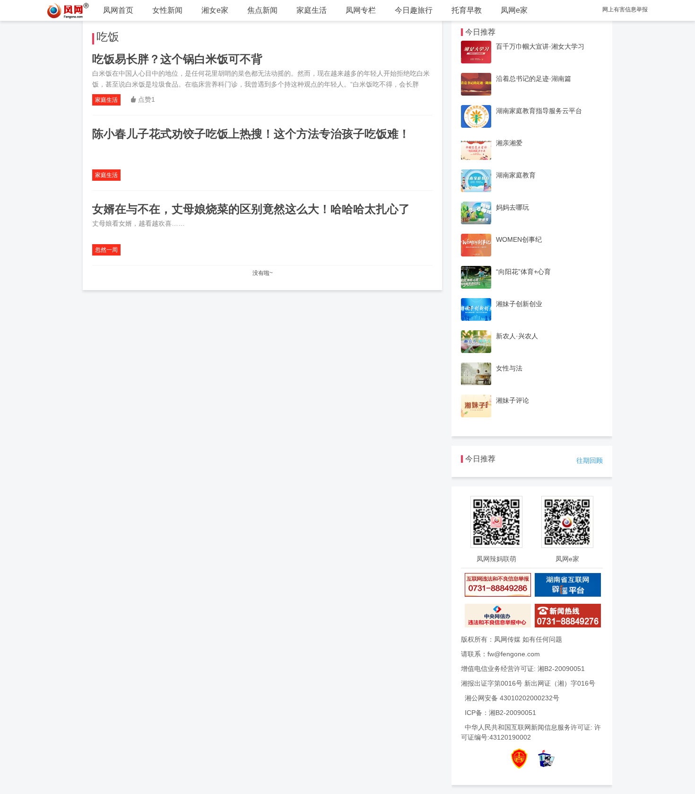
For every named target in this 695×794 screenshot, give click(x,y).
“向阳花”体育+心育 (523, 271)
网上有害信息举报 (625, 9)
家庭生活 (311, 10)
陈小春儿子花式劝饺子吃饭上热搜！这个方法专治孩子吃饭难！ (251, 133)
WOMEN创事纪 (519, 239)
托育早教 (467, 10)
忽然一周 (106, 250)
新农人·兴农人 (517, 336)
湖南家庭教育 (516, 175)
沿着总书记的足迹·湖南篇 (533, 78)
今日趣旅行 (414, 10)
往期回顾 (589, 460)
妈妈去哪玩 (512, 207)
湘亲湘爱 (509, 143)
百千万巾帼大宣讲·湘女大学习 (540, 46)
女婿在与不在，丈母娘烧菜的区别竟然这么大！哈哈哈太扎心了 (251, 209)
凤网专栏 (361, 10)
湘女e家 (214, 10)
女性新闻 (167, 10)
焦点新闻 (262, 10)
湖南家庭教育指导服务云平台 (539, 111)
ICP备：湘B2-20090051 (500, 712)
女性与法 (509, 368)
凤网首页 (118, 10)
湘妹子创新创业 (519, 304)
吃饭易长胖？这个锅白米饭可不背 (177, 59)
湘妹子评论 (512, 400)
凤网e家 (514, 10)
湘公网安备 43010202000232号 (512, 698)
